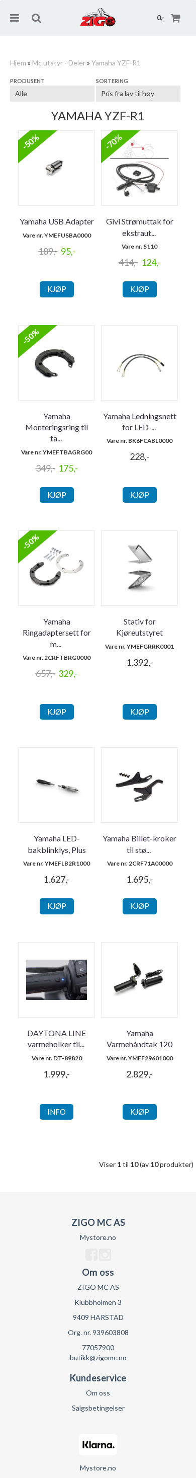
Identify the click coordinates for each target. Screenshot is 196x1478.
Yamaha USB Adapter (57, 221)
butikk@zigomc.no (98, 1357)
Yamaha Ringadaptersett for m (57, 632)
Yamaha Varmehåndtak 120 (139, 1038)
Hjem (18, 62)
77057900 (98, 1347)
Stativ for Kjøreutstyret (139, 626)
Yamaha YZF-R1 (116, 62)
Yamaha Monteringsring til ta (56, 427)
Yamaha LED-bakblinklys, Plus (57, 843)
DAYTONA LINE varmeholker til (56, 1038)
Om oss (98, 1392)
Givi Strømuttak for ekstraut (139, 226)
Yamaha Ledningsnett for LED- (139, 421)
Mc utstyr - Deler (58, 62)
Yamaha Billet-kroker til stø (139, 843)
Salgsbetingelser (98, 1408)
